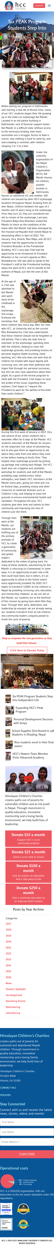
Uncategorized (14, 995)
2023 (8, 959)
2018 (8, 929)
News (9, 983)
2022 (8, 953)
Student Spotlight (16, 989)
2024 (8, 965)
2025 (8, 971)
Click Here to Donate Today (27, 650)
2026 (8, 977)
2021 (8, 947)
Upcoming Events (15, 1001)
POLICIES (5, 1095)
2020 (8, 941)
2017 (8, 923)
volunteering (13, 1013)
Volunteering (13, 1007)
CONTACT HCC (8, 1087)
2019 (8, 935)
